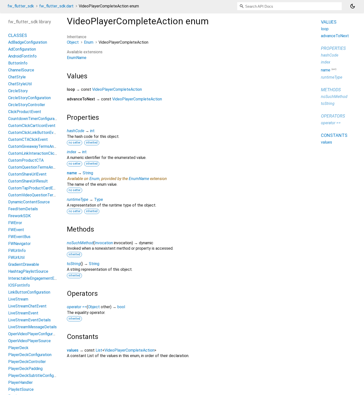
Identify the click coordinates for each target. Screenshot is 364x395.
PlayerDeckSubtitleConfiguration (37, 375)
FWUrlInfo (17, 250)
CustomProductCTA (26, 160)
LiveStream (18, 299)
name (72, 173)
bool (121, 306)
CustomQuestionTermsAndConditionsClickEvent (50, 167)
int (92, 130)
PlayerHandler (20, 382)
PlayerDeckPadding (25, 368)
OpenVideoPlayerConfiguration (34, 334)
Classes (17, 35)
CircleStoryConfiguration (29, 97)
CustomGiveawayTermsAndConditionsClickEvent (50, 146)
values (72, 350)
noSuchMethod (80, 243)
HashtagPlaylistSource (28, 271)
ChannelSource (21, 70)
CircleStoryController (26, 104)
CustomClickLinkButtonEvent (33, 132)
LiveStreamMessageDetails (32, 327)
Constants (334, 135)
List (99, 350)
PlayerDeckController (27, 361)
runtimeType (77, 199)
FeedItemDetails (23, 209)
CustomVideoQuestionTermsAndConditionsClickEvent (55, 195)
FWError (15, 222)
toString (73, 263)
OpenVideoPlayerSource (29, 340)
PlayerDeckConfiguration (30, 354)
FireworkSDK (19, 215)
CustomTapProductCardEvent (34, 188)
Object (73, 42)
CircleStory (18, 91)
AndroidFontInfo (22, 56)
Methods (331, 89)
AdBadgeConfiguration (27, 42)
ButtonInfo (17, 63)
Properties (333, 48)
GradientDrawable (23, 264)
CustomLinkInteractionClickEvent (37, 153)
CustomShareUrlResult (28, 181)
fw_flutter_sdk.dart (56, 6)
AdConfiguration (22, 49)
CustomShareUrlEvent (27, 174)
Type (98, 199)
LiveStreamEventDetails (29, 320)
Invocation (104, 243)
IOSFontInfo (19, 285)
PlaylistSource (21, 389)
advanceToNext (335, 35)
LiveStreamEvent (23, 313)
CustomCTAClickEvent (28, 139)
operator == (77, 306)
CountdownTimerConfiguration (34, 118)
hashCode (75, 130)
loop (325, 29)
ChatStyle (17, 77)
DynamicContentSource (29, 202)
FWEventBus (19, 236)
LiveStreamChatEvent (27, 306)
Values (329, 22)
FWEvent (16, 229)
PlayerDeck (18, 347)
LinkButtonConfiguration (29, 292)
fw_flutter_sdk (20, 6)
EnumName (76, 57)
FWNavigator (19, 243)
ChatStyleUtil (20, 84)
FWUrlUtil (16, 257)
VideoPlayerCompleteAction (117, 89)
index (71, 152)
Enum (88, 42)
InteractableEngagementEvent (35, 278)
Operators (333, 115)
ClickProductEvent (24, 111)
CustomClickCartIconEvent (31, 125)
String (88, 173)
